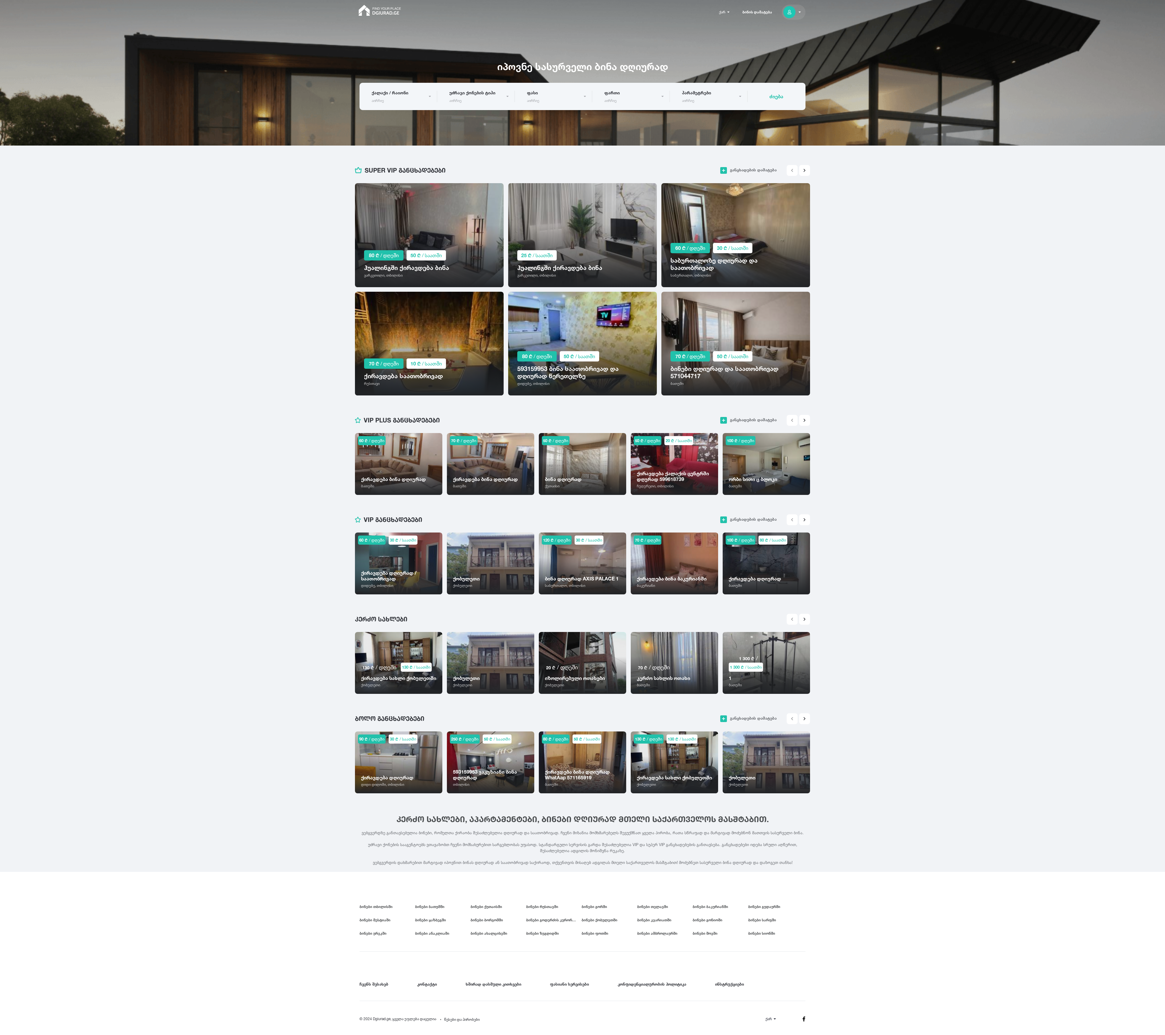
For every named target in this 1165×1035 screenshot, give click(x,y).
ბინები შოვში (705, 933)
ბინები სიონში (761, 933)
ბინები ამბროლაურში (657, 933)
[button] (804, 170)
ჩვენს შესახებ (374, 984)
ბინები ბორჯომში (487, 920)
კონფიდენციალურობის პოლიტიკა (652, 984)
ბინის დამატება (757, 12)
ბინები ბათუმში (429, 906)
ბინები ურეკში (373, 933)
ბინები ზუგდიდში (542, 933)
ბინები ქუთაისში (486, 906)
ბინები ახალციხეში (489, 933)
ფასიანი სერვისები (569, 984)
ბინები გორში (594, 906)
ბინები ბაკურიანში (710, 906)
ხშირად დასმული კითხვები (493, 984)
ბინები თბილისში (376, 906)
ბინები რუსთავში (542, 906)
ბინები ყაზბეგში (430, 920)
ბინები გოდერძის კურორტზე (552, 920)
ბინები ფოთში (595, 933)
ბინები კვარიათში (654, 920)
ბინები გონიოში (707, 920)
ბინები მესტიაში (375, 920)
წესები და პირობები (462, 1019)
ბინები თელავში (652, 906)
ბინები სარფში (762, 920)
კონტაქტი (427, 984)
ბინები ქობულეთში (599, 920)
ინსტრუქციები (729, 984)
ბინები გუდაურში (764, 906)
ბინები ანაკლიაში (432, 933)
